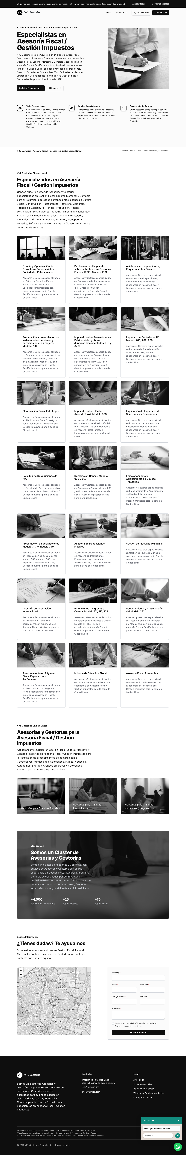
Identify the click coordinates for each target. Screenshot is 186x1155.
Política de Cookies (142, 1084)
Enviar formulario (138, 1032)
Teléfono (144, 984)
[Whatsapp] (178, 1147)
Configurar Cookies (142, 1097)
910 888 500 (143, 12)
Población (145, 996)
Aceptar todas (138, 4)
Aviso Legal (138, 1079)
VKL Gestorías (32, 12)
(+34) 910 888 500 (90, 1087)
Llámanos (53, 88)
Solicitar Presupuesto (29, 88)
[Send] (177, 1135)
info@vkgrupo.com (91, 1092)
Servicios (120, 12)
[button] (54, 1000)
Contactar (159, 12)
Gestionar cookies (160, 4)
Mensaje (116, 1008)
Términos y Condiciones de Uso (129, 1026)
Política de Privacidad (143, 1023)
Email (115, 984)
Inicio (108, 12)
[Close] (178, 1120)
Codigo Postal (119, 996)
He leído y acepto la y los (136, 1024)
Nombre (116, 972)
